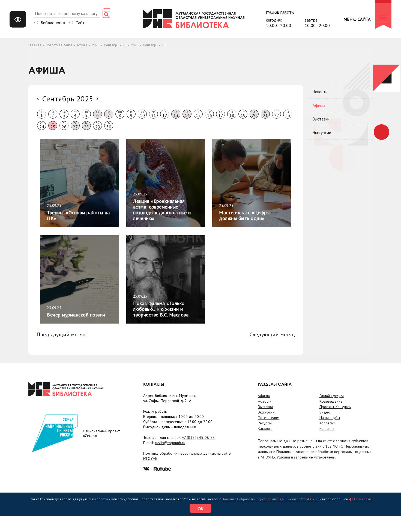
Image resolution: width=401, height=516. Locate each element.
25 (125, 45)
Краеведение (331, 401)
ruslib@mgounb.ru (170, 442)
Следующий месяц (272, 334)
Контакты (326, 428)
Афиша (82, 45)
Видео (324, 412)
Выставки (321, 119)
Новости (320, 91)
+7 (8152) (198, 437)
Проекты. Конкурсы (335, 406)
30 (108, 125)
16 (209, 114)
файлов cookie (360, 499)
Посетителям (268, 417)
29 (97, 125)
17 (220, 114)
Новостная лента (59, 45)
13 (175, 114)
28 (86, 125)
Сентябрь (111, 45)
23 (287, 114)
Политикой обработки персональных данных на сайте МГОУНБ (270, 499)
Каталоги (265, 428)
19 (243, 114)
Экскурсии (322, 132)
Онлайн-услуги (331, 395)
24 (41, 125)
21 (265, 114)
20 (254, 114)
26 (64, 125)
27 (75, 125)
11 (153, 114)
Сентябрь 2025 (67, 98)
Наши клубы (329, 417)
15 (198, 114)
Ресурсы (265, 423)
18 (231, 114)
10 (142, 114)
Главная (34, 45)
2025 (96, 45)
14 (187, 114)
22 (276, 114)
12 (164, 114)
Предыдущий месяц (61, 334)
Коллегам (327, 423)
